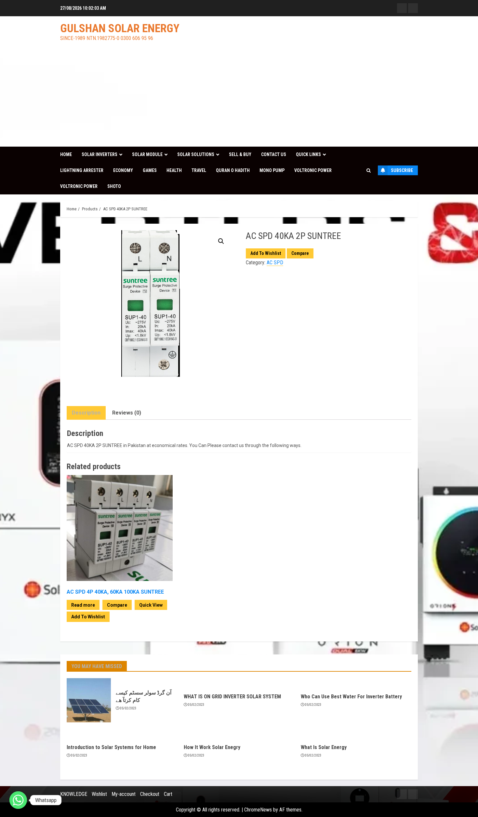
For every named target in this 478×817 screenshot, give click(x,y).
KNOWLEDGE (73, 794)
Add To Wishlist (265, 253)
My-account (124, 794)
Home (66, 154)
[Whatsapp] (18, 800)
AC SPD (275, 262)
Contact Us (273, 154)
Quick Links (308, 154)
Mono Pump (272, 170)
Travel (199, 170)
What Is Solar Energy (324, 747)
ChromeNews (258, 810)
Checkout (149, 794)
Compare (300, 253)
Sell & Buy (240, 154)
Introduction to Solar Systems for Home (111, 747)
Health (174, 170)
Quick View (151, 605)
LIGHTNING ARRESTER (81, 170)
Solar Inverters (99, 154)
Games (150, 170)
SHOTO (114, 186)
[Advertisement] (239, 97)
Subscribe (402, 170)
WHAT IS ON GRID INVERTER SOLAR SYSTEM (232, 696)
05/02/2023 (128, 708)
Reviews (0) (126, 413)
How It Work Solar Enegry (212, 747)
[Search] (368, 170)
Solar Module (147, 154)
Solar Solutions (195, 154)
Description (86, 413)
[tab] (86, 413)
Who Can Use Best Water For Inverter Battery (351, 696)
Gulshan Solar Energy (119, 28)
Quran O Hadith (233, 170)
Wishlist (99, 794)
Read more (83, 605)
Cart (168, 794)
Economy (123, 170)
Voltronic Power (313, 170)
